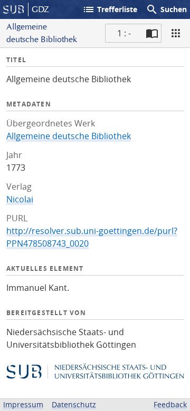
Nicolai (19, 199)
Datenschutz (74, 404)
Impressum (23, 404)
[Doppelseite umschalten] (152, 33)
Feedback (170, 404)
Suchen (166, 9)
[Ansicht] (176, 33)
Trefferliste (109, 9)
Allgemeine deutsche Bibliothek (68, 136)
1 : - (124, 33)
